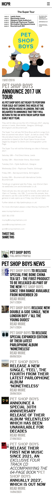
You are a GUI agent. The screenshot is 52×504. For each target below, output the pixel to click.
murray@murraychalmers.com (14, 220)
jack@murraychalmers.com (13, 229)
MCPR (6, 3)
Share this (8, 237)
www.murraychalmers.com (13, 211)
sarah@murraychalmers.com (14, 224)
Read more (17, 298)
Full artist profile (20, 256)
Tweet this (8, 234)
